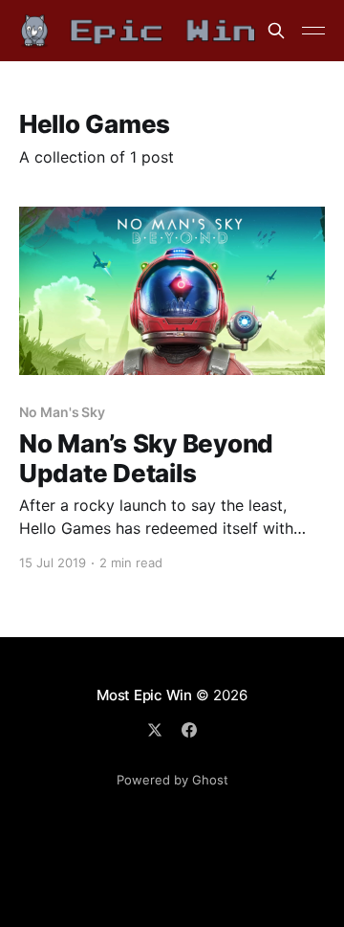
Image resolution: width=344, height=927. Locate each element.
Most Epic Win (144, 695)
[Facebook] (189, 730)
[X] (154, 730)
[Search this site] (276, 30)
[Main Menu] (313, 30)
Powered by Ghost (172, 779)
